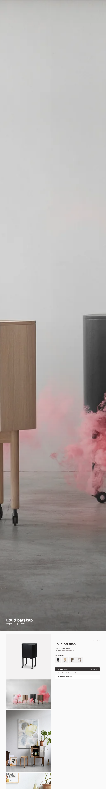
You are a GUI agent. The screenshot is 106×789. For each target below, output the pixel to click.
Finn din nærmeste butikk (64, 676)
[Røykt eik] (72, 660)
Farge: (59, 655)
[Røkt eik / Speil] (79, 660)
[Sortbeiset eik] (58, 660)
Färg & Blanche (20, 624)
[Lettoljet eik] (65, 660)
